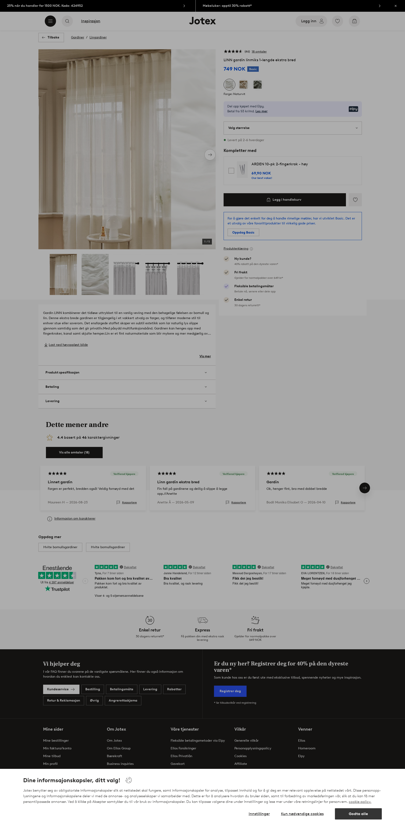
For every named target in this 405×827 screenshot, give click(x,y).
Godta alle (358, 814)
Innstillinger (259, 814)
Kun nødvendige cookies (302, 814)
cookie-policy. (360, 802)
